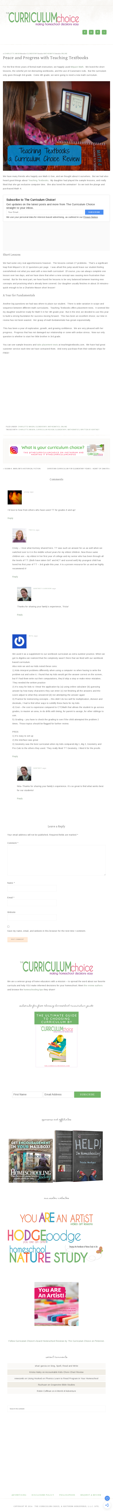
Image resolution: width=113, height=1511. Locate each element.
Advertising (19, 1495)
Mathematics (50, 53)
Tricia (32, 530)
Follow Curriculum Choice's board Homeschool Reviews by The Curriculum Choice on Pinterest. (56, 1341)
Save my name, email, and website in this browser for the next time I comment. (46, 931)
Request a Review (91, 1495)
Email (10, 897)
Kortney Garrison (43, 588)
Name (11, 883)
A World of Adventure (65, 1391)
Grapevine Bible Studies (63, 1385)
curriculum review (45, 429)
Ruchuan (42, 1385)
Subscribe (87, 1094)
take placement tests (47, 345)
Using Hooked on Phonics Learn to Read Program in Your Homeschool (63, 1378)
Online (64, 53)
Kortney (38, 768)
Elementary (32, 53)
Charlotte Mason (13, 53)
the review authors (93, 985)
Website (11, 912)
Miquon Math (77, 67)
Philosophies (67, 1495)
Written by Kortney (89, 429)
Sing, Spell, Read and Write (64, 1366)
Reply (10, 518)
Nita (31, 636)
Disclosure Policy (43, 1495)
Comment (12, 843)
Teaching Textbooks (38, 180)
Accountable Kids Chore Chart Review (64, 1372)
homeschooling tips (33, 989)
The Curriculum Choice (42, 19)
